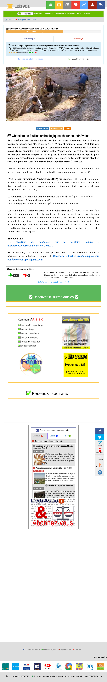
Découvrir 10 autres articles (53, 297)
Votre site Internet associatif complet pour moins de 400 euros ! (56, 13)
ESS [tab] (67, 436)
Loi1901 (21, 6)
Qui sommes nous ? (32, 649)
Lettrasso (28, 39)
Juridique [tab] (37, 436)
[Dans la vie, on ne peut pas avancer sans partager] (92, 5)
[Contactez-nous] (67, 5)
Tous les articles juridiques (32, 59)
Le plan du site (65, 649)
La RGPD (78, 649)
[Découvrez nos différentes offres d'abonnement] (75, 5)
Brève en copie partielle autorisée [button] (54, 282)
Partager (21, 19)
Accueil (11, 19)
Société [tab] (53, 436)
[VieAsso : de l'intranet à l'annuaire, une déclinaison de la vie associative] (101, 5)
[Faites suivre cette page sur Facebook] (99, 431)
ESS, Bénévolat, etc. (80, 59)
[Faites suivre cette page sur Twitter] (99, 437)
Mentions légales (49, 649)
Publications (31, 19)
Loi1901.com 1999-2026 (18, 676)
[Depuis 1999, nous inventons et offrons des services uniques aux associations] (84, 5)
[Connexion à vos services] (50, 5)
